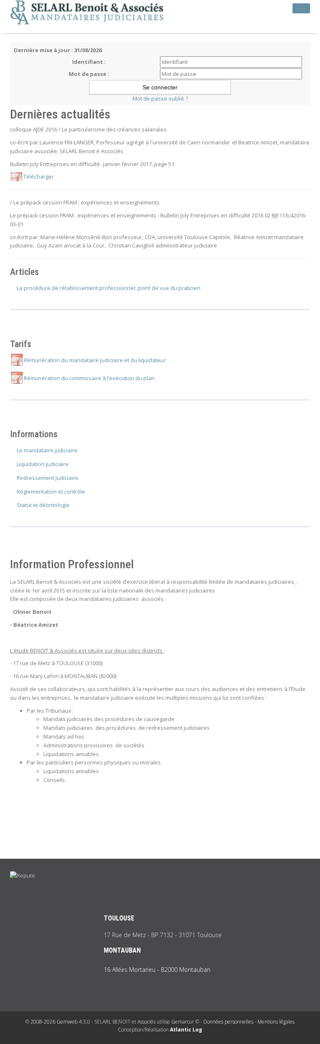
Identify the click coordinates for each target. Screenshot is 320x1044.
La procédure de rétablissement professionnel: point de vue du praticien (108, 288)
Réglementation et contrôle (51, 491)
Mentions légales (276, 1021)
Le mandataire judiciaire (47, 450)
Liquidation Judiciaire (43, 464)
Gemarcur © (185, 1021)
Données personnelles (228, 1021)
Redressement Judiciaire (47, 478)
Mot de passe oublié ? (160, 98)
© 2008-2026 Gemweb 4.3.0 (57, 1021)
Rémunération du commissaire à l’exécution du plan (89, 378)
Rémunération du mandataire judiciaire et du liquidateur (95, 360)
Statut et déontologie (43, 505)
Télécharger (38, 176)
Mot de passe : (89, 74)
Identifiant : (89, 62)
